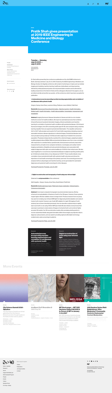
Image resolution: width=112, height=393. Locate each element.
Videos (4, 381)
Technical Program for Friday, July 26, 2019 (43, 221)
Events (4, 379)
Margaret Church (13, 324)
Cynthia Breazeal (63, 329)
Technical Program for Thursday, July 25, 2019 (44, 167)
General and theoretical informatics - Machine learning (53, 109)
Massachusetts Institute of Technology (95, 367)
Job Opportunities (21, 369)
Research (5, 368)
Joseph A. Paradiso (45, 318)
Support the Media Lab (8, 372)
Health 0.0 (34, 252)
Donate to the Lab (91, 371)
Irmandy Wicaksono (35, 318)
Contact (18, 371)
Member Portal (6, 383)
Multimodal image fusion (45, 186)
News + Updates (6, 366)
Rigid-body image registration (60, 186)
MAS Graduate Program (8, 374)
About (4, 370)
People (4, 377)
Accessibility (90, 370)
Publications (19, 366)
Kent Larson (5, 324)
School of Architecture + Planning (94, 368)
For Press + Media (7, 385)
